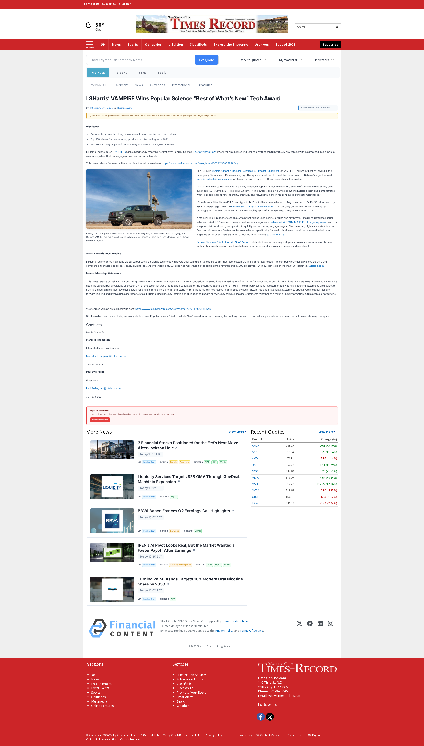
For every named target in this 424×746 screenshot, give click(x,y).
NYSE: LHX (120, 151)
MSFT (218, 564)
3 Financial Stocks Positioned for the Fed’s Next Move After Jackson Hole (188, 445)
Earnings (174, 531)
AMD (255, 458)
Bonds (173, 462)
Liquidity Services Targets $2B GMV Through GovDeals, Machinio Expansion (190, 479)
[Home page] (212, 23)
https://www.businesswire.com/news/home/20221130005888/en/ (200, 163)
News (139, 85)
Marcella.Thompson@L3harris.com (106, 356)
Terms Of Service (251, 631)
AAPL (255, 452)
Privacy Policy (224, 631)
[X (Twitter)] (299, 628)
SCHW (223, 462)
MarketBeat (149, 462)
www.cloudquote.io (235, 621)
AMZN (256, 446)
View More (236, 432)
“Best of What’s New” (204, 151)
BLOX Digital (312, 735)
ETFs (142, 72)
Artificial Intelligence (180, 564)
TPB (173, 599)
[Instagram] (330, 628)
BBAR (198, 531)
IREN (209, 564)
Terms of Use (193, 735)
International (181, 85)
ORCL (255, 497)
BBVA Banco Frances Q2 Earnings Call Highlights (186, 510)
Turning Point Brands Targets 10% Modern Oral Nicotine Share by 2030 (190, 581)
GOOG (256, 471)
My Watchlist (288, 60)
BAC (254, 465)
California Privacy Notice (101, 739)
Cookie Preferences (132, 739)
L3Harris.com (316, 265)
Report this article (100, 420)
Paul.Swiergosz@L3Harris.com (103, 388)
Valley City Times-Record (124, 735)
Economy (184, 462)
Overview (121, 85)
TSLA (255, 503)
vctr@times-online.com (284, 695)
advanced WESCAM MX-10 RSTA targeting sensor (299, 222)
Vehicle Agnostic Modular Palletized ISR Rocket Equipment (245, 170)
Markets (98, 72)
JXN (214, 462)
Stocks (121, 72)
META (255, 478)
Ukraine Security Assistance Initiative (252, 206)
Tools (161, 72)
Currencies (157, 85)
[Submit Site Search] (337, 27)
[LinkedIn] (320, 628)
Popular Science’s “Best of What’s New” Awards (223, 242)
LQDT (174, 496)
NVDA (227, 564)
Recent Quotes (250, 60)
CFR (207, 462)
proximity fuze (275, 234)
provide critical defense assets (214, 179)
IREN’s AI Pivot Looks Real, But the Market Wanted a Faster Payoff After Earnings (186, 548)
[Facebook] (309, 628)
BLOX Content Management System (275, 735)
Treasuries (204, 85)
